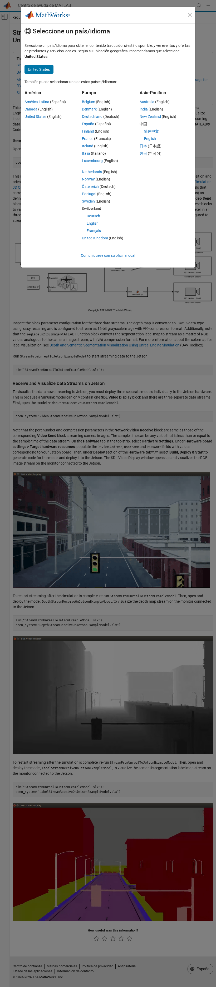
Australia (147, 102)
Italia (86, 153)
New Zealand (150, 116)
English (93, 223)
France (87, 139)
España (88, 124)
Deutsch (93, 216)
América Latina (36, 102)
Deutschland (92, 116)
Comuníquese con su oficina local (108, 255)
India (144, 109)
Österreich (90, 186)
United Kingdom (95, 238)
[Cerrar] (189, 15)
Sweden (88, 201)
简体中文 (151, 131)
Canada (30, 109)
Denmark (89, 109)
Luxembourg (92, 161)
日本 (143, 146)
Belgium (88, 102)
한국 (143, 153)
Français (94, 231)
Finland (88, 131)
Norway (88, 179)
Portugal (89, 194)
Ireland (87, 146)
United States (35, 116)
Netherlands (92, 172)
